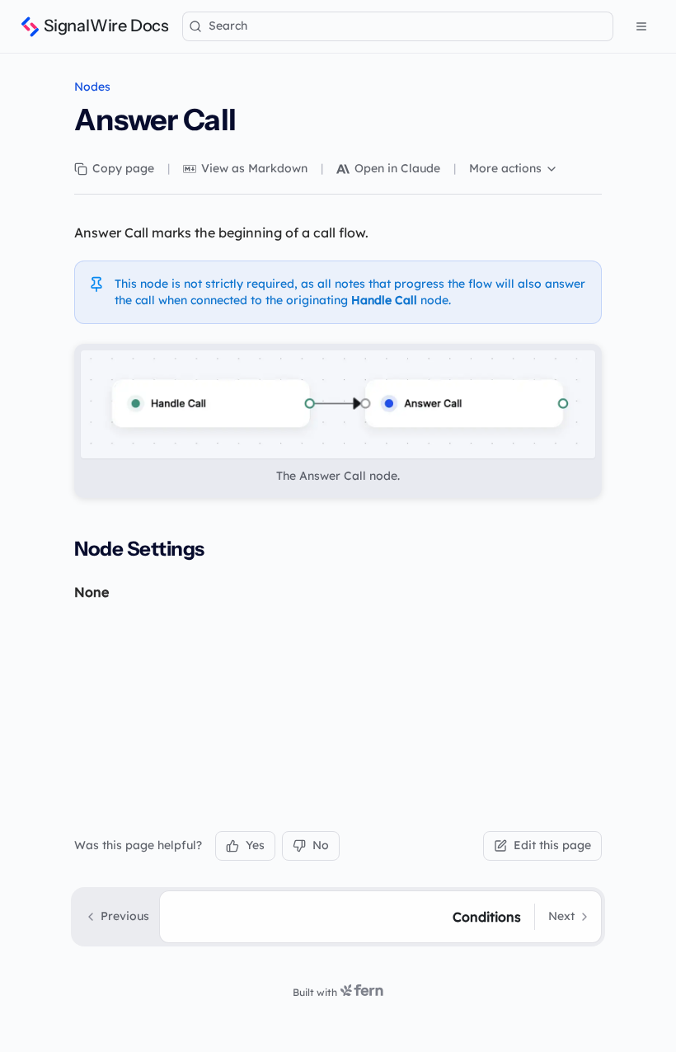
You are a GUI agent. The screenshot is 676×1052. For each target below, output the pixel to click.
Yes (255, 845)
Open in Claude (397, 168)
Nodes (92, 86)
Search (228, 25)
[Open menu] (641, 26)
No (320, 845)
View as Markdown (254, 168)
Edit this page (552, 845)
